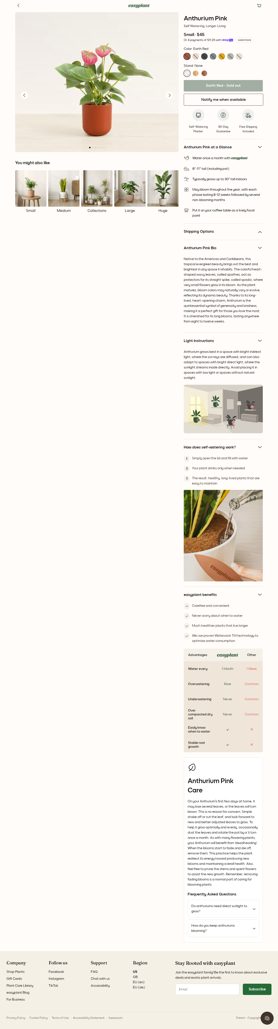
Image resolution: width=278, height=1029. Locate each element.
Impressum (115, 1017)
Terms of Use (60, 1017)
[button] (187, 56)
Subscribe (257, 989)
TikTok (53, 985)
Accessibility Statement (88, 1017)
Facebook (56, 971)
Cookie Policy (38, 1017)
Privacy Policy (16, 1017)
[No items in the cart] (259, 5)
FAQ (94, 971)
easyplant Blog (18, 992)
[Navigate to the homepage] (139, 6)
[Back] (18, 5)
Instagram (56, 978)
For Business (16, 999)
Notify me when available (223, 100)
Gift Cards (14, 978)
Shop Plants (16, 971)
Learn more (244, 40)
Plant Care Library (20, 985)
